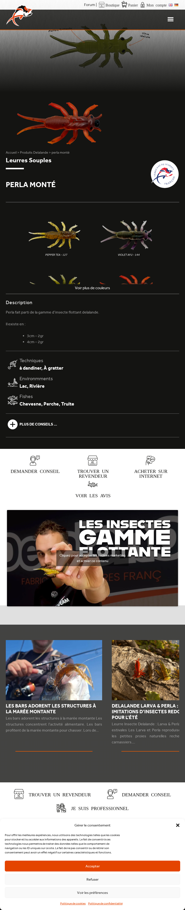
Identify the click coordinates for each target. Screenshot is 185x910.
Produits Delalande (34, 152)
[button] (177, 825)
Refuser (92, 879)
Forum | (90, 4)
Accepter (93, 866)
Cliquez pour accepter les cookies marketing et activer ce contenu (92, 558)
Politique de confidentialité (105, 903)
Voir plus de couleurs (92, 288)
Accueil (11, 152)
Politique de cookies (73, 903)
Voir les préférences (92, 892)
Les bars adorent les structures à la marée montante (51, 708)
